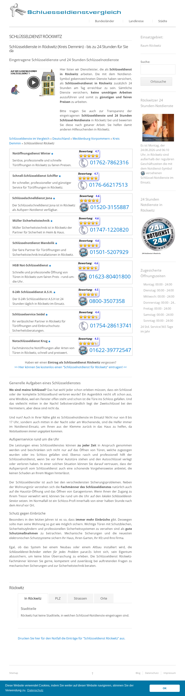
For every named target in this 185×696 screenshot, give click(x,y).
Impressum (170, 673)
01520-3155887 (109, 207)
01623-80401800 (109, 276)
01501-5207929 (108, 252)
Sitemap (13, 673)
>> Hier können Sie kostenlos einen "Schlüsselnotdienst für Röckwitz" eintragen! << (70, 367)
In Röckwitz (32, 598)
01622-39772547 (109, 350)
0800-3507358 (106, 301)
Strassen (80, 598)
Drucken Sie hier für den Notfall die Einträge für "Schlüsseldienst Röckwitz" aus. (71, 638)
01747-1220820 (109, 229)
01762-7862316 (109, 162)
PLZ (58, 598)
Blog (138, 673)
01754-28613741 (110, 325)
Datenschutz (152, 673)
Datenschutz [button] (35, 690)
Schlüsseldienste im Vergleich (29, 139)
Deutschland (61, 139)
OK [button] (165, 688)
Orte (103, 598)
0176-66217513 (108, 184)
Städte (162, 21)
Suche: (145, 62)
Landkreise (136, 21)
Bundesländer (104, 21)
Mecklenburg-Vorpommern (91, 139)
